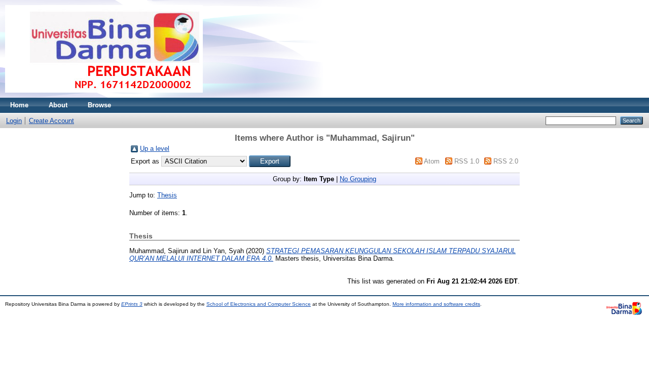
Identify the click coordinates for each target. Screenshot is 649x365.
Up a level (154, 148)
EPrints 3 (131, 304)
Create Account (51, 121)
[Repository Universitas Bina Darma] (104, 95)
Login (14, 121)
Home (19, 105)
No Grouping (358, 179)
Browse (99, 105)
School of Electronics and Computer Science (258, 304)
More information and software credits (436, 304)
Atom (432, 161)
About (58, 105)
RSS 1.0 (466, 161)
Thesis (167, 195)
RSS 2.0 (505, 161)
